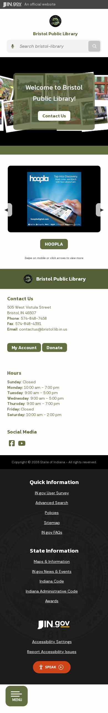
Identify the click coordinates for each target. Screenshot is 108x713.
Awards (51, 600)
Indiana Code (52, 581)
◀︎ (8, 210)
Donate (55, 347)
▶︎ (104, 210)
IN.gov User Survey (52, 492)
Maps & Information (52, 561)
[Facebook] (12, 443)
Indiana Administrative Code (52, 591)
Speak (50, 666)
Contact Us (54, 115)
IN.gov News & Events (51, 571)
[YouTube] (21, 443)
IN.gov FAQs (52, 532)
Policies (52, 512)
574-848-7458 (34, 318)
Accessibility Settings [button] (52, 641)
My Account (24, 347)
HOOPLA (54, 244)
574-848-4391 (28, 323)
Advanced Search (51, 502)
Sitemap (52, 522)
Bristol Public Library (55, 33)
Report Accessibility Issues (51, 651)
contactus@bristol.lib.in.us (43, 329)
